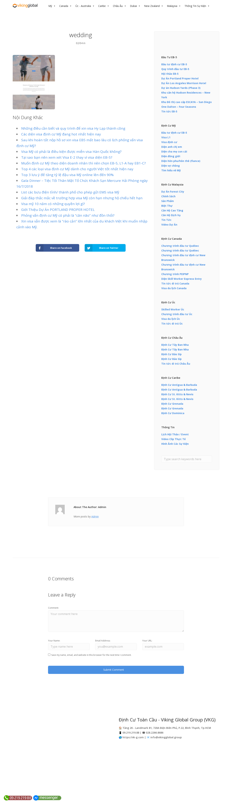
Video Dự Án (169, 224)
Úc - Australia (83, 6)
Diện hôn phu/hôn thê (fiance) (180, 161)
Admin (95, 516)
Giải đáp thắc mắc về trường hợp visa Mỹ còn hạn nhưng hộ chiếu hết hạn (81, 198)
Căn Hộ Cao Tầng (172, 210)
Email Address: (102, 640)
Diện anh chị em (171, 146)
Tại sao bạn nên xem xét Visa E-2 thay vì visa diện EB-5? (66, 157)
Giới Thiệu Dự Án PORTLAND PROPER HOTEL (58, 209)
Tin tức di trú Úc (172, 323)
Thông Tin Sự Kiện (195, 6)
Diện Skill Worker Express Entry (181, 278)
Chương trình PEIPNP (175, 274)
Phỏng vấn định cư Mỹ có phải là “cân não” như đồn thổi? (67, 215)
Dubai (133, 6)
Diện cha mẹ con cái (174, 151)
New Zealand (152, 6)
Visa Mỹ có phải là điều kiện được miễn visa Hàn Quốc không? (71, 151)
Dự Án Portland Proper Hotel (179, 78)
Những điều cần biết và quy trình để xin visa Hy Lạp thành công (73, 128)
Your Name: (54, 640)
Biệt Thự (167, 205)
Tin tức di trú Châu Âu (175, 363)
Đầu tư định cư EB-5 (174, 64)
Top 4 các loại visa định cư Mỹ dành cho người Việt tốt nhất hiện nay (77, 169)
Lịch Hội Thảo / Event (175, 434)
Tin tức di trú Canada (175, 283)
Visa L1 (165, 137)
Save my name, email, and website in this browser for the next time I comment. (91, 655)
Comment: (53, 607)
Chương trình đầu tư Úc (176, 314)
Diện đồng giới (170, 156)
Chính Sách (168, 196)
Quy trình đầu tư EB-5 (175, 69)
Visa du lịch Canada (174, 288)
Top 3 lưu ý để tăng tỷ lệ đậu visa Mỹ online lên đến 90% (67, 174)
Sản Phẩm (167, 201)
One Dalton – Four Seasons (178, 106)
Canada (63, 6)
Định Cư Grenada (172, 403)
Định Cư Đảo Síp (171, 354)
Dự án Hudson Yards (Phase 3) (180, 88)
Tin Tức (166, 220)
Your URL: (147, 640)
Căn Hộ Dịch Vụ (171, 215)
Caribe (102, 6)
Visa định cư (169, 142)
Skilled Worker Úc (172, 309)
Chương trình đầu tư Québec (180, 245)
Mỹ (50, 6)
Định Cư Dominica (172, 413)
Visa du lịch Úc (170, 319)
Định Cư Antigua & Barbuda (179, 385)
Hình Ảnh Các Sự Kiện (175, 443)
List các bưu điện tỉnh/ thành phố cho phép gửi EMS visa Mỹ (70, 192)
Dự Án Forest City (172, 191)
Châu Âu (118, 6)
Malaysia (172, 6)
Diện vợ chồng (170, 165)
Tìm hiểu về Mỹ (171, 170)
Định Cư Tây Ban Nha (175, 344)
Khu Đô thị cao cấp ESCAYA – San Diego (186, 102)
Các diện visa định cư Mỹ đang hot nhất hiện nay (61, 134)
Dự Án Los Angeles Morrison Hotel (183, 83)
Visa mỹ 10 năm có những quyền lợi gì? (53, 203)
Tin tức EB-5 (169, 111)
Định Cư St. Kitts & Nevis (177, 394)
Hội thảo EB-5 (170, 73)
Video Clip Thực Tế (173, 439)
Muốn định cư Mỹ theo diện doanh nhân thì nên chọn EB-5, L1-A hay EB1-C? (83, 163)
